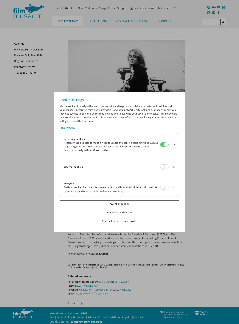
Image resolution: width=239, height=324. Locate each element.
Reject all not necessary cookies (119, 221)
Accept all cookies (119, 204)
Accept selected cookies (119, 212)
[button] (172, 144)
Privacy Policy (67, 127)
